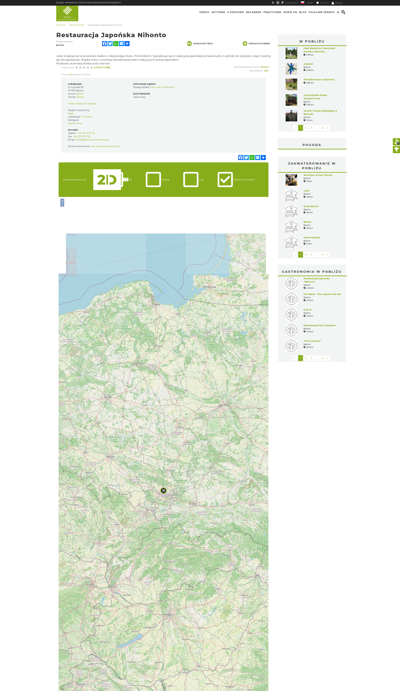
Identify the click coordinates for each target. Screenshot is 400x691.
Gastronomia (75, 123)
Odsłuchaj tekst (203, 43)
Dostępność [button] (291, 3)
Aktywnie (218, 12)
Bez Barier (253, 12)
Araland (308, 64)
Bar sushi (156, 87)
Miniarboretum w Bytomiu (319, 79)
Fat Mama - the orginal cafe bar (322, 294)
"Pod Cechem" (312, 341)
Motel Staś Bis (312, 237)
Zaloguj (338, 3)
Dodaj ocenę (102, 67)
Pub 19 (307, 309)
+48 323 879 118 (86, 133)
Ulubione (324, 3)
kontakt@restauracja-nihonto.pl (92, 139)
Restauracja (168, 87)
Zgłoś (264, 67)
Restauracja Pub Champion (320, 325)
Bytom (307, 222)
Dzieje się (290, 12)
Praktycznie (272, 12)
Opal (306, 190)
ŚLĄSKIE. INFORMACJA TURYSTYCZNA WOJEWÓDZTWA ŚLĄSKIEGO (88, 2)
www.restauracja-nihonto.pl (105, 146)
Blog (303, 12)
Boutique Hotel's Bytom (318, 175)
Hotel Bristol (311, 206)
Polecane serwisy (322, 12)
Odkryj (204, 12)
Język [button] (309, 3)
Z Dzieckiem (235, 12)
